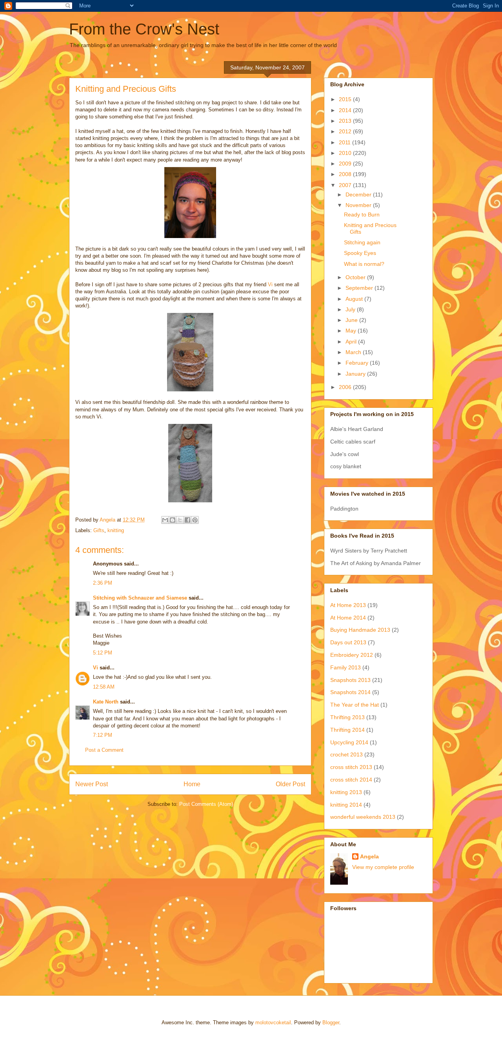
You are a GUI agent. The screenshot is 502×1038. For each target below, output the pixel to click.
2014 (346, 110)
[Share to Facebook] (187, 520)
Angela (369, 856)
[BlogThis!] (172, 520)
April (352, 341)
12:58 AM (104, 687)
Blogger (330, 1022)
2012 (346, 131)
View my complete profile (383, 867)
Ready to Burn (362, 214)
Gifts (98, 530)
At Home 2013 (348, 605)
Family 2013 (345, 667)
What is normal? (364, 264)
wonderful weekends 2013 (362, 817)
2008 (346, 174)
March (354, 352)
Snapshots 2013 (350, 680)
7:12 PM (102, 735)
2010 (346, 153)
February (358, 363)
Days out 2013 (348, 642)
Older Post (290, 784)
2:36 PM (102, 583)
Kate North (105, 702)
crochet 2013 (346, 754)
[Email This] (165, 520)
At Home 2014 (348, 617)
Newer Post (91, 784)
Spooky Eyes (360, 253)
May (352, 330)
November (359, 205)
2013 (346, 121)
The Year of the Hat (354, 705)
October (356, 277)
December (359, 194)
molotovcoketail (273, 1022)
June (352, 320)
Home (192, 784)
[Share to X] (180, 520)
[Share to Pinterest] (195, 520)
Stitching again (362, 242)
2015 (346, 99)
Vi (270, 284)
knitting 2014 (346, 805)
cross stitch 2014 (351, 779)
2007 (346, 185)
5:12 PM (102, 653)
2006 (346, 387)
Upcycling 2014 (349, 742)
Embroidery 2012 (351, 655)
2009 (346, 163)
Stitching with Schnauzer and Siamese (140, 598)
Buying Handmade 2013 (360, 630)
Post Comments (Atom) (206, 804)
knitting (115, 530)
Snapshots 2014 (350, 692)
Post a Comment (104, 750)
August (355, 299)
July (351, 309)
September (360, 288)
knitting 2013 (346, 792)
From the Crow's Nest (144, 29)
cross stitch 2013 (351, 767)
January (356, 374)
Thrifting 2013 (347, 717)
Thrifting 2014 (347, 730)
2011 (345, 142)
